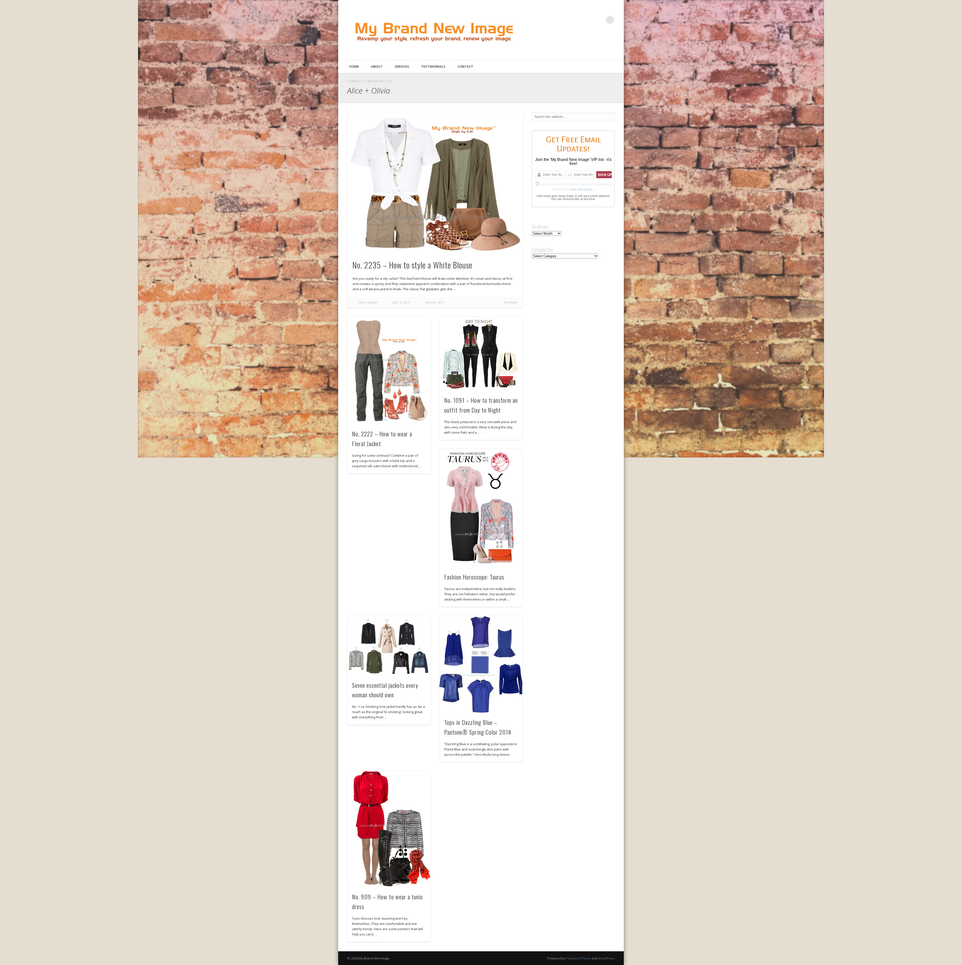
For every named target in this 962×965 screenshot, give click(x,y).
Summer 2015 (435, 302)
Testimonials (433, 66)
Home (354, 66)
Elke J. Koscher (368, 302)
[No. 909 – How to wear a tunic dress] (388, 829)
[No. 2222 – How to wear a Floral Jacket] (388, 370)
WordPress (606, 958)
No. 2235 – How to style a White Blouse (412, 265)
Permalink (511, 302)
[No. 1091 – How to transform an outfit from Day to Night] (480, 354)
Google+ (600, 20)
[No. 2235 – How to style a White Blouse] (435, 182)
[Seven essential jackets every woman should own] (388, 645)
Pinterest (589, 20)
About (377, 66)
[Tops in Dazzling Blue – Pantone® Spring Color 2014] (480, 664)
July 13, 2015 (401, 302)
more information (580, 189)
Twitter (579, 20)
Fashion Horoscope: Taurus (474, 576)
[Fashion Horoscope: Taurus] (480, 508)
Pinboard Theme (578, 958)
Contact (465, 66)
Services (402, 66)
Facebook (569, 20)
